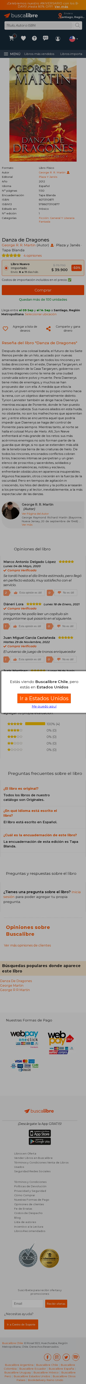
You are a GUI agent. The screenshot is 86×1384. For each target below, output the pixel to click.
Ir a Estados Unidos (44, 698)
